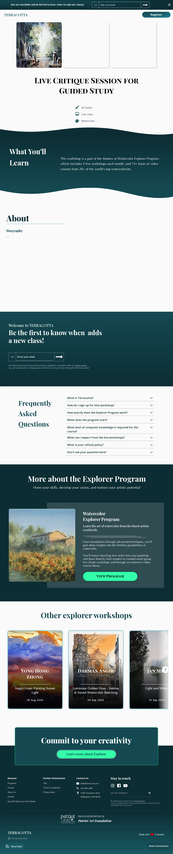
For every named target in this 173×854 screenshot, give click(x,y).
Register (156, 14)
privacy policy (81, 365)
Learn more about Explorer (86, 754)
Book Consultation (159, 846)
